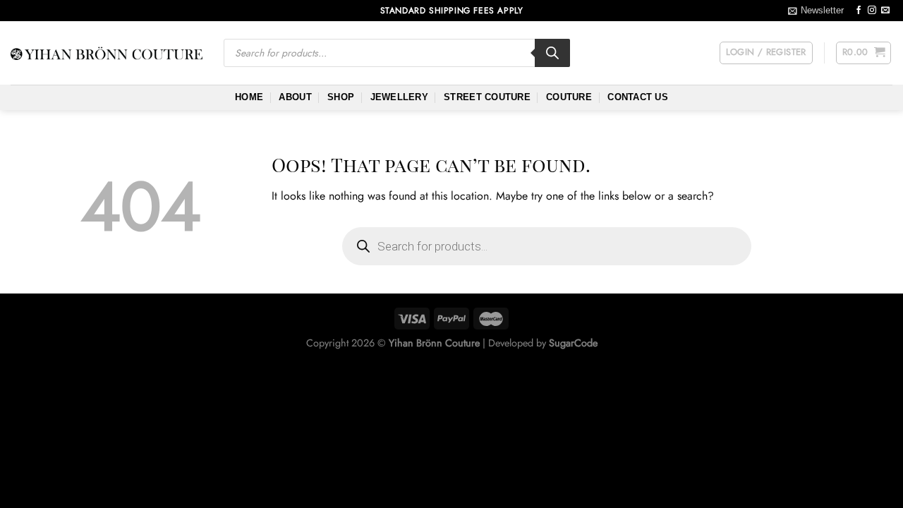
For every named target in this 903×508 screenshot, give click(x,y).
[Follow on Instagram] (872, 11)
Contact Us (637, 97)
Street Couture (487, 97)
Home (249, 97)
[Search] (552, 53)
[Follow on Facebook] (858, 11)
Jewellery (399, 97)
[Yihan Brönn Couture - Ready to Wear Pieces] (106, 53)
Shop (340, 97)
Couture (569, 97)
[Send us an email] (885, 11)
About (295, 97)
